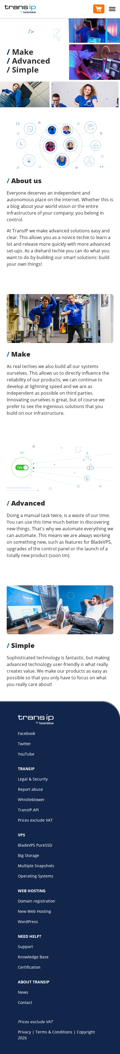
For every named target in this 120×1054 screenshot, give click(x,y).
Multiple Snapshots (36, 865)
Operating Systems (35, 876)
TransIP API (28, 809)
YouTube (26, 754)
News (23, 992)
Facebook (26, 733)
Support (25, 946)
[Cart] (98, 8)
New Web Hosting (34, 911)
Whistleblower (31, 799)
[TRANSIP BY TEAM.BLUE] (36, 723)
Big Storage (28, 855)
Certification (29, 967)
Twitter (24, 743)
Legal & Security (33, 779)
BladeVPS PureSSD (35, 845)
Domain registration (36, 901)
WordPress (28, 921)
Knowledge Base (33, 956)
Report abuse (30, 789)
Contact (25, 1002)
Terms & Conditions (53, 1032)
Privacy (24, 1032)
